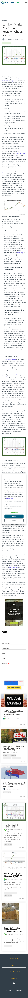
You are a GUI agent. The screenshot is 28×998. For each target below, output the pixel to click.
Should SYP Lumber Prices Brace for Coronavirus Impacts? (13, 930)
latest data (20, 252)
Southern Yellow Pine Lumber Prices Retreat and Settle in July (13, 875)
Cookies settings (14, 512)
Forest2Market (8, 719)
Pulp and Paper (7, 758)
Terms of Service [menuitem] (9, 990)
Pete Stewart (8, 39)
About (13, 978)
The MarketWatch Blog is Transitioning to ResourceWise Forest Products (13, 713)
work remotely (13, 567)
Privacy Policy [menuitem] (19, 990)
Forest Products (16, 758)
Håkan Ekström (9, 789)
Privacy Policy (9, 498)
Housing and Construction (9, 755)
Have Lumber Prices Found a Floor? (12, 826)
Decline (14, 520)
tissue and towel (20, 153)
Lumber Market (6, 43)
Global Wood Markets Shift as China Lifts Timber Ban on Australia (14, 785)
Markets (13, 959)
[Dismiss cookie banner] (23, 477)
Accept (14, 516)
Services (13, 965)
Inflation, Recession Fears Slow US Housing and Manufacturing (13, 748)
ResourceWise (6, 752)
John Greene (9, 829)
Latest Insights (13, 972)
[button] (26, 2)
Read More (22, 724)
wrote (11, 467)
